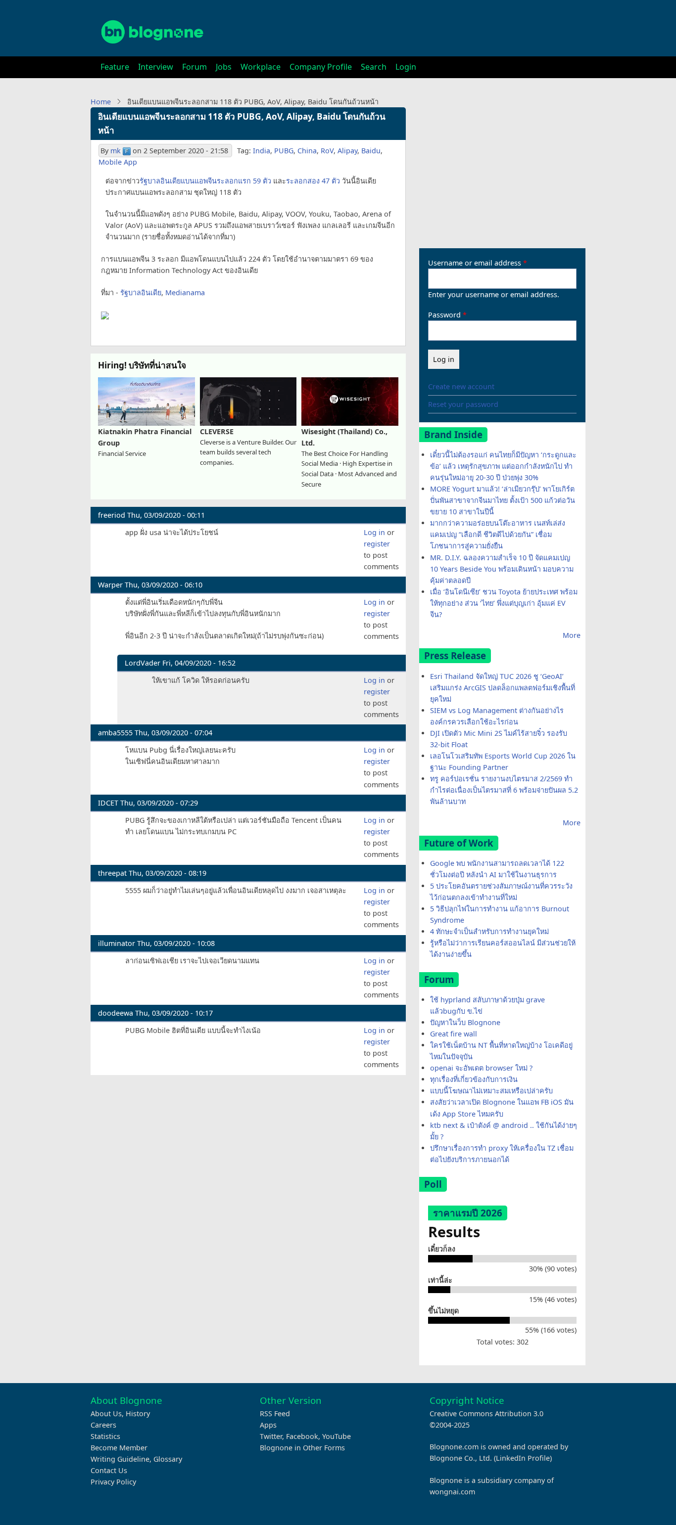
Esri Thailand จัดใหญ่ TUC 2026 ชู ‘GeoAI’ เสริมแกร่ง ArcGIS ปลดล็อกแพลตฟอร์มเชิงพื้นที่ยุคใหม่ (502, 688)
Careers (103, 1425)
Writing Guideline (120, 1459)
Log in (374, 532)
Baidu (371, 150)
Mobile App (117, 162)
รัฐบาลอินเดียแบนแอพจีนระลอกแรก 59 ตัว (205, 180)
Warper (110, 584)
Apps (268, 1425)
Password (444, 314)
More (571, 635)
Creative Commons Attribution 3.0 (486, 1413)
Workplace (261, 66)
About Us (106, 1413)
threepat (112, 873)
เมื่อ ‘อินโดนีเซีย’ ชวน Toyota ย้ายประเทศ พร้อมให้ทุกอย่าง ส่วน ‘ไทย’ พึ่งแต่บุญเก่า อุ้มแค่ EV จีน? (504, 603)
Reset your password (463, 404)
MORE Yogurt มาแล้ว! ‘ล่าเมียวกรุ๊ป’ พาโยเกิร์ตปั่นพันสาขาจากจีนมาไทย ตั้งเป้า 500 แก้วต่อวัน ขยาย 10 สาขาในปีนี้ (502, 500)
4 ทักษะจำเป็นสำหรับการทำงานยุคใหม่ (489, 931)
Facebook (302, 1436)
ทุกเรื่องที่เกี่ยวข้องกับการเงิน (474, 1079)
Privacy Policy (113, 1481)
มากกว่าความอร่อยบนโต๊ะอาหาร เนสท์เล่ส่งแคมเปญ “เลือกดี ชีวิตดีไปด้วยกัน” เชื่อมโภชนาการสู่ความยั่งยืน (497, 534)
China (307, 150)
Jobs (224, 66)
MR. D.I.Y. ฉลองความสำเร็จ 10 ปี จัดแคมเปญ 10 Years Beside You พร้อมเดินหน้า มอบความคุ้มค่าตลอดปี (502, 569)
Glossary (167, 1459)
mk (115, 150)
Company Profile (321, 66)
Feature (114, 66)
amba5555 (115, 732)
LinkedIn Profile (523, 1458)
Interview (155, 66)
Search (373, 66)
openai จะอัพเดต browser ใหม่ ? (481, 1068)
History (138, 1413)
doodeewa (115, 1013)
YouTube (336, 1436)
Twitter (271, 1436)
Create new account (461, 386)
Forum (194, 66)
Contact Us (109, 1470)
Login (405, 66)
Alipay (347, 150)
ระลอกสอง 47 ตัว (313, 180)
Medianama (185, 292)
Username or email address (474, 263)
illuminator (116, 943)
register (377, 543)
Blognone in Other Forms (302, 1447)
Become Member (119, 1447)
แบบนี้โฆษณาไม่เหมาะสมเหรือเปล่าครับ (491, 1090)
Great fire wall (453, 1033)
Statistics (105, 1436)
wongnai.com (452, 1491)
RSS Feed (275, 1413)
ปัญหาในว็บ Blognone (465, 1022)
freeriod (111, 515)
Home (101, 101)
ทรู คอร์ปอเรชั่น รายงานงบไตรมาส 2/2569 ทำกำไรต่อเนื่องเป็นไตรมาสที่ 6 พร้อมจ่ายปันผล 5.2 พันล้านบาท (504, 790)
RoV (327, 150)
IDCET (108, 802)
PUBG (283, 150)
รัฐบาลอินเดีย (140, 292)
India (261, 150)
